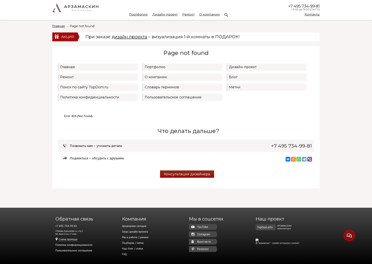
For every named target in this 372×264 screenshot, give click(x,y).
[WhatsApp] (298, 159)
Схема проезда (68, 239)
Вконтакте (204, 241)
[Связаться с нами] (349, 235)
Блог (233, 77)
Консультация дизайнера (187, 174)
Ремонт (188, 14)
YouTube (202, 227)
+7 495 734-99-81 (304, 6)
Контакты (312, 14)
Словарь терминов (162, 87)
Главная (58, 26)
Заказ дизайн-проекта (135, 231)
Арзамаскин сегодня (134, 226)
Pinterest (203, 249)
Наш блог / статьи (132, 248)
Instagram (203, 234)
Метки (234, 87)
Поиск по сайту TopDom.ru (84, 87)
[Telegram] (304, 159)
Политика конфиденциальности (89, 97)
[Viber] (309, 159)
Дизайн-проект (165, 14)
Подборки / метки (133, 243)
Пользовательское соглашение (173, 97)
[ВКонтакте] (288, 159)
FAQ (124, 254)
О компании (209, 14)
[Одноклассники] (293, 159)
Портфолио (138, 14)
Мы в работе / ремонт (135, 237)
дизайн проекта (129, 36)
